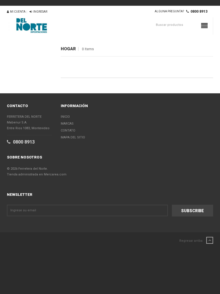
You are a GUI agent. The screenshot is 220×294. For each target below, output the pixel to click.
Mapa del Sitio (73, 137)
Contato (68, 130)
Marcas (67, 123)
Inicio (65, 117)
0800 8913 (198, 11)
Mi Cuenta (17, 11)
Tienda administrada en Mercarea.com (36, 174)
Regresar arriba (191, 241)
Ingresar (39, 11)
